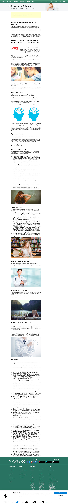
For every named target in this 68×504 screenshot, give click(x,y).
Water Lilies (41, 486)
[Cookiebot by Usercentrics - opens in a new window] (6, 502)
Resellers (50, 475)
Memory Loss (11, 475)
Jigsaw (40, 478)
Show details (48, 502)
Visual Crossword (32, 479)
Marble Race (32, 483)
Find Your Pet (32, 486)
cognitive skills (35, 333)
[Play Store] (49, 462)
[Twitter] (29, 462)
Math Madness (32, 482)
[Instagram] (34, 462)
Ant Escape (31, 475)
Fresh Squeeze (41, 477)
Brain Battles (51, 490)
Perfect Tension (41, 483)
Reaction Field (41, 487)
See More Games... (42, 489)
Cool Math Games (51, 487)
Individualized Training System (53, 479)
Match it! (31, 480)
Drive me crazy (32, 478)
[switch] (26, 502)
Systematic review (22, 476)
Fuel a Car (40, 479)
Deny (60, 498)
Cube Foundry (41, 476)
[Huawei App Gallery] (42, 462)
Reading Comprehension (52, 488)
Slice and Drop (41, 484)
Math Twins (41, 480)
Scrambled (31, 485)
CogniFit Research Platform (24, 15)
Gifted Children (51, 489)
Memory (10, 480)
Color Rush (31, 488)
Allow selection (60, 495)
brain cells (21, 327)
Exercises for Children (52, 476)
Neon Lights (32, 477)
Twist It (40, 485)
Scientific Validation (23, 1)
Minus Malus (41, 481)
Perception (10, 481)
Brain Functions (11, 477)
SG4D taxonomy (21, 477)
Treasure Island (32, 476)
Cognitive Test (11, 1)
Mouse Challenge (42, 482)
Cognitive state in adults (22, 475)
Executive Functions (12, 478)
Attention (10, 482)
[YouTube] (32, 462)
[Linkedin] (36, 462)
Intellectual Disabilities (12, 476)
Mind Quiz (50, 480)
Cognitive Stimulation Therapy (53, 481)
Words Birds (41, 488)
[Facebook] (27, 462)
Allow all (60, 492)
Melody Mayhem (32, 487)
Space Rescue (32, 481)
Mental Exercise (51, 485)
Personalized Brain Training (53, 483)
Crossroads (41, 475)
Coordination (10, 479)
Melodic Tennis (32, 484)
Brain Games (51, 484)
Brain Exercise (51, 478)
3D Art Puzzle (32, 489)
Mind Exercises (51, 482)
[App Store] (56, 462)
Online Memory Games (52, 486)
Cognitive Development (52, 477)
